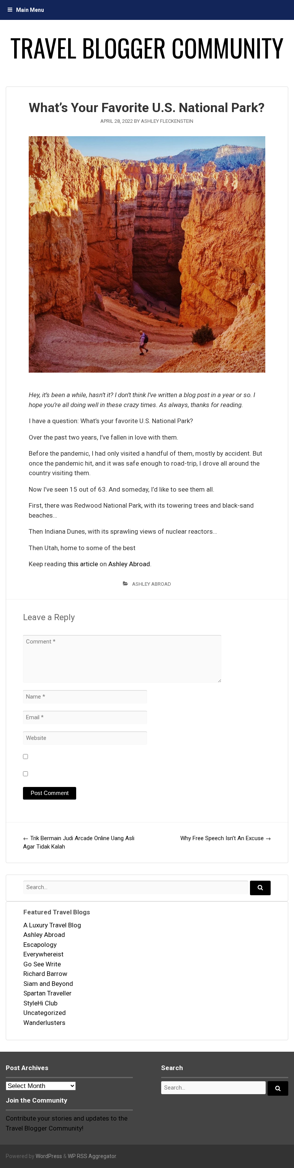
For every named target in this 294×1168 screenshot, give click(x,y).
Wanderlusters (44, 1022)
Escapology (40, 944)
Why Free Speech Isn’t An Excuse (225, 838)
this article (83, 564)
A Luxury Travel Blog (52, 925)
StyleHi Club (40, 1003)
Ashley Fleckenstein (167, 121)
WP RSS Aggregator (92, 1156)
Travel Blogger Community (147, 47)
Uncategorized (44, 1013)
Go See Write (42, 964)
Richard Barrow (45, 973)
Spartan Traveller (47, 993)
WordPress (49, 1156)
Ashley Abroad (129, 564)
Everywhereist (43, 954)
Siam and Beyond (48, 983)
